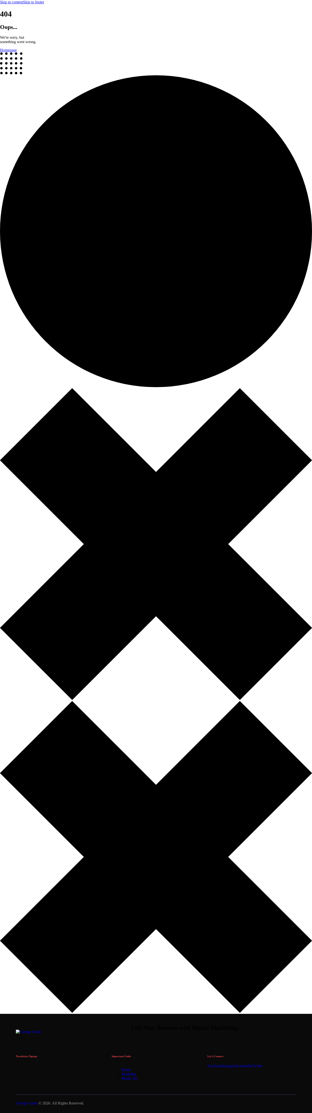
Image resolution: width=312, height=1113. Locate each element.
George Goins (27, 1103)
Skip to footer (33, 2)
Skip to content (11, 2)
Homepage (8, 50)
